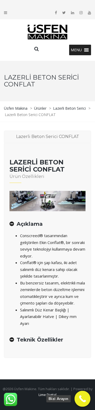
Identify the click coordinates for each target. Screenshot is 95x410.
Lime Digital (47, 394)
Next (70, 201)
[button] (76, 50)
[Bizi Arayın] (82, 399)
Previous (24, 201)
